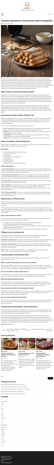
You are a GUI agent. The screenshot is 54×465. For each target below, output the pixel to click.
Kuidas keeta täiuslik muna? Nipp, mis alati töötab (12, 391)
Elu (1, 399)
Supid (2, 438)
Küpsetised (3, 418)
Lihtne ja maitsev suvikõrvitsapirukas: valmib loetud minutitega (15, 389)
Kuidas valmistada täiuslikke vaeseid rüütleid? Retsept (13, 384)
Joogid (2, 408)
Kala (2, 411)
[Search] (52, 14)
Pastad (2, 431)
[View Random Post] (49, 14)
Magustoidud (9, 324)
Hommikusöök (4, 401)
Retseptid (3, 434)
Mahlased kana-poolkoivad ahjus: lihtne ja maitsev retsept (14, 386)
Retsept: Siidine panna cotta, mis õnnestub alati (26, 354)
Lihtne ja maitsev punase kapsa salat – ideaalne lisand (13, 393)
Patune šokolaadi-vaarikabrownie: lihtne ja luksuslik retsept (43, 355)
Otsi (2, 376)
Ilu (1, 406)
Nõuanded (3, 427)
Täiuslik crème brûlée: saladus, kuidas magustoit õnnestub (8, 355)
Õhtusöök (3, 429)
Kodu (2, 415)
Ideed (2, 404)
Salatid (2, 436)
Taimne (2, 443)
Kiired (2, 413)
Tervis (2, 445)
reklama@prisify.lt (7, 462)
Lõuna (2, 422)
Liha (2, 420)
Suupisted (3, 441)
